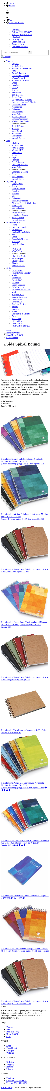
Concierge (16, 30)
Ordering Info (17, 39)
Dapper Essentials (19, 297)
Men (8, 140)
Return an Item (18, 44)
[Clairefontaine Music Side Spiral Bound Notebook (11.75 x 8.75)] (24, 893)
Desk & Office (18, 244)
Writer (14, 311)
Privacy (9, 1069)
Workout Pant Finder (20, 121)
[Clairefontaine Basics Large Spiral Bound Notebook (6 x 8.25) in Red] (24, 675)
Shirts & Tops (17, 66)
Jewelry (15, 87)
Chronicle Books (19, 256)
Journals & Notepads (20, 239)
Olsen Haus (17, 136)
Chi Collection (18, 323)
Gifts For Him (18, 287)
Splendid (15, 128)
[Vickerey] (6, 56)
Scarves (15, 90)
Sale (13, 196)
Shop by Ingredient (20, 201)
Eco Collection (18, 162)
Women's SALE (18, 78)
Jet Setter (15, 282)
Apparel (15, 63)
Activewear (16, 92)
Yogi (14, 292)
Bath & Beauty (12, 1032)
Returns (9, 1067)
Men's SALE (17, 150)
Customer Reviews (20, 46)
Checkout (16, 37)
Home (14, 225)
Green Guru (17, 299)
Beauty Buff (17, 280)
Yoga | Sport (11, 1048)
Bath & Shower (18, 189)
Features (15, 160)
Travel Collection (19, 116)
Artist (14, 316)
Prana (14, 174)
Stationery (16, 241)
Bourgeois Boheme (20, 172)
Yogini (14, 275)
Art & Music (17, 229)
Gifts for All (17, 302)
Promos (12, 6)
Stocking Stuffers (19, 304)
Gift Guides (17, 321)
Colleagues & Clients (21, 314)
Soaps (14, 186)
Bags (14, 157)
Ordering (10, 1062)
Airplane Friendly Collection (24, 203)
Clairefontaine (18, 261)
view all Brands (18, 138)
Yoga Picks (16, 114)
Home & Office (13, 222)
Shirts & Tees (17, 145)
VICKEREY (6, 1087)
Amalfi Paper (17, 258)
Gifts (8, 268)
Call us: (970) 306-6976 (22, 32)
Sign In (11, 3)
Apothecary (11, 181)
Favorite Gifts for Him (21, 290)
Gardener (16, 309)
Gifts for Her (17, 270)
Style (8, 1045)
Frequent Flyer (18, 294)
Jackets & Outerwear (20, 75)
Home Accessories (19, 227)
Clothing (15, 143)
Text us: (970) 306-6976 (22, 34)
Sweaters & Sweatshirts (22, 68)
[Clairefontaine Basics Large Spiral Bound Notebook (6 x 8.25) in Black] (24, 999)
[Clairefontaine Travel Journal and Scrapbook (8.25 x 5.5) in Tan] (24, 728)
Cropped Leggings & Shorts (23, 102)
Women (9, 61)
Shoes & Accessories (20, 80)
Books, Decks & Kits (21, 232)
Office (14, 237)
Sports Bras (16, 97)
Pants (14, 71)
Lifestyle (10, 1050)
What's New (17, 205)
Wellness (15, 193)
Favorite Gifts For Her (21, 273)
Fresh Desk (16, 249)
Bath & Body (17, 184)
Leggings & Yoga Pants (22, 100)
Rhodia (15, 263)
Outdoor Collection (20, 119)
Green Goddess (18, 285)
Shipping (10, 1064)
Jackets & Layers (19, 104)
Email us (10, 1078)
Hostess (15, 306)
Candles (15, 191)
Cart (10, 20)
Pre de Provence (18, 213)
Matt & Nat (16, 133)
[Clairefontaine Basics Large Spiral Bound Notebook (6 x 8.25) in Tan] (24, 567)
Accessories (17, 107)
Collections (16, 109)
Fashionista (16, 278)
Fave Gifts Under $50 (21, 326)
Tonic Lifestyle (18, 126)
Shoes (14, 83)
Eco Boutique (17, 112)
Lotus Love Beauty (20, 215)
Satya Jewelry (17, 131)
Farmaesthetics (18, 217)
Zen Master (16, 318)
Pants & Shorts (18, 148)
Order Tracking (18, 42)
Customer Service (16, 22)
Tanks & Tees (17, 95)
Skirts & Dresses (19, 73)
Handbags (16, 85)
